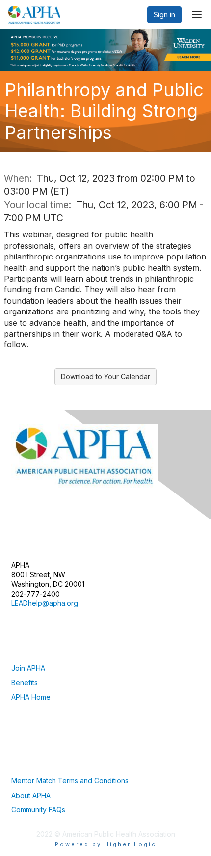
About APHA (31, 795)
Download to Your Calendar (105, 376)
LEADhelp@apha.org (44, 603)
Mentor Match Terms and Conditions (70, 781)
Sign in (164, 14)
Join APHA (28, 668)
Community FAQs (38, 809)
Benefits (24, 682)
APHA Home (31, 697)
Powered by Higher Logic (106, 844)
